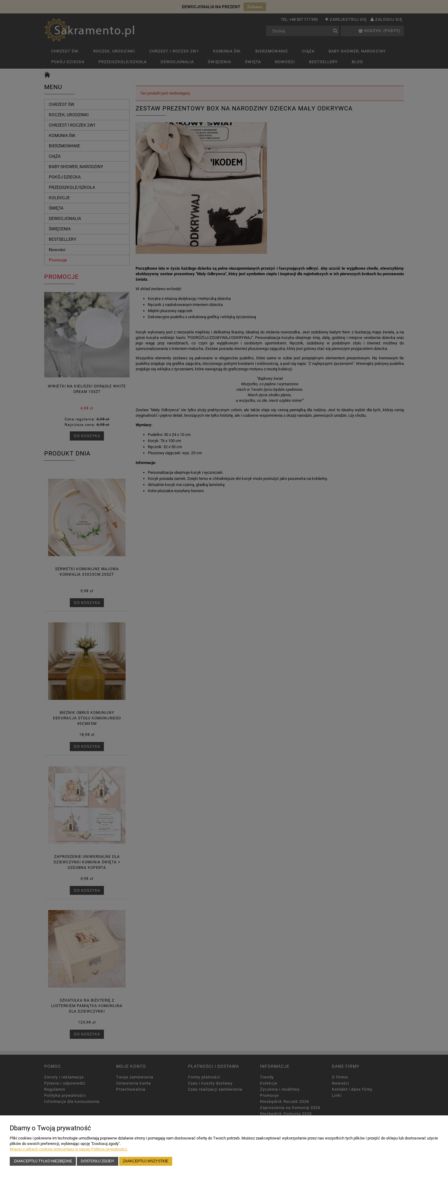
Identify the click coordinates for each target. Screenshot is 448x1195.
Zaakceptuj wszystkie (145, 1161)
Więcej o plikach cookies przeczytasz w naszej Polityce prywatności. (69, 1149)
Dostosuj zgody (97, 1161)
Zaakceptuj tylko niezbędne (43, 1161)
